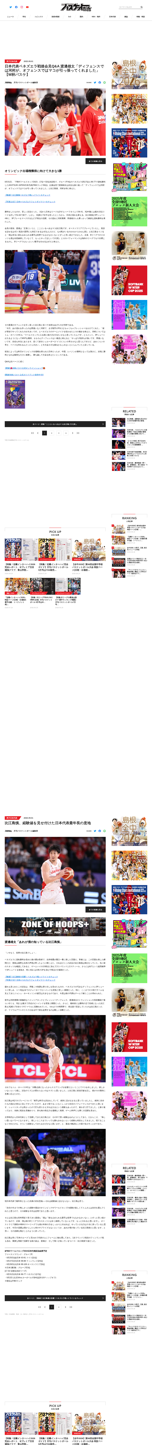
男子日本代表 (12, 61)
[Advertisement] (76, 38)
